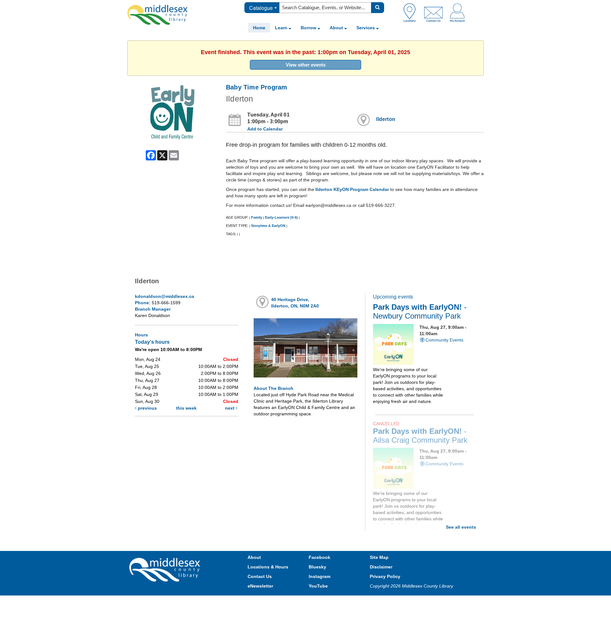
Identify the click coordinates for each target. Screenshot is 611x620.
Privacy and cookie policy (277, 601)
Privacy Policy (385, 576)
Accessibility (319, 601)
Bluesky (317, 566)
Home (259, 27)
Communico (347, 601)
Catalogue (261, 7)
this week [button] (186, 408)
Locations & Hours (268, 566)
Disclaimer (381, 566)
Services (366, 27)
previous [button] (147, 408)
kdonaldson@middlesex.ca (164, 296)
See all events (461, 527)
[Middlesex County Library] (165, 569)
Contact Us (260, 576)
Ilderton (385, 119)
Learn (282, 27)
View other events (306, 64)
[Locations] (412, 12)
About (337, 27)
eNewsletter (260, 585)
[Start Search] (377, 7)
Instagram (319, 576)
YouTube (318, 585)
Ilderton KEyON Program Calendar (352, 189)
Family (256, 217)
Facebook (319, 557)
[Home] (157, 14)
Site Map (379, 557)
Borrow (309, 27)
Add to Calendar (265, 128)
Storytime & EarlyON (268, 226)
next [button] (230, 408)
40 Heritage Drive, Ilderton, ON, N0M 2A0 (295, 302)
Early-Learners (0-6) (281, 217)
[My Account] (457, 12)
